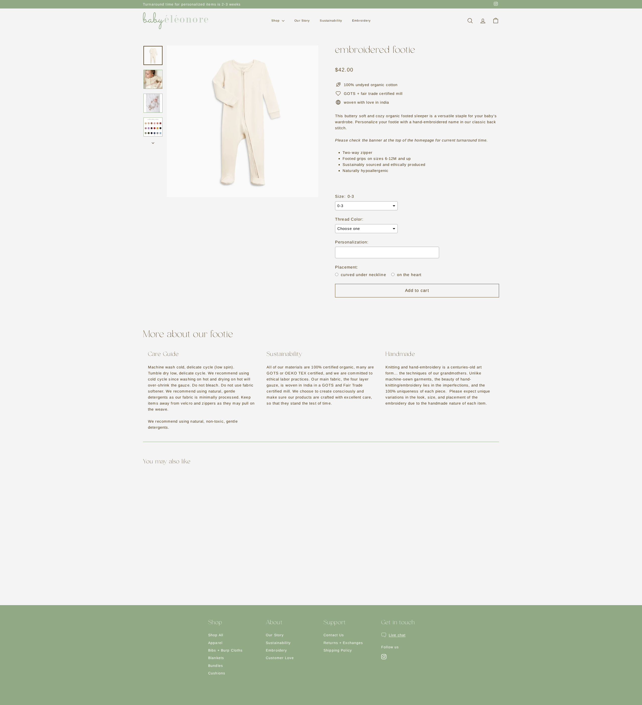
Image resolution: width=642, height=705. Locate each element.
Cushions (216, 673)
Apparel (215, 643)
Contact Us (334, 635)
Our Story (302, 20)
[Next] (153, 141)
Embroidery (361, 20)
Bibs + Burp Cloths (225, 650)
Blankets (216, 658)
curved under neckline (363, 275)
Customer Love (280, 658)
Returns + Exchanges (343, 643)
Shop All (215, 635)
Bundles (215, 666)
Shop (276, 20)
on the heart (409, 275)
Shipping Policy (338, 650)
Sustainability (331, 20)
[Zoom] (242, 121)
